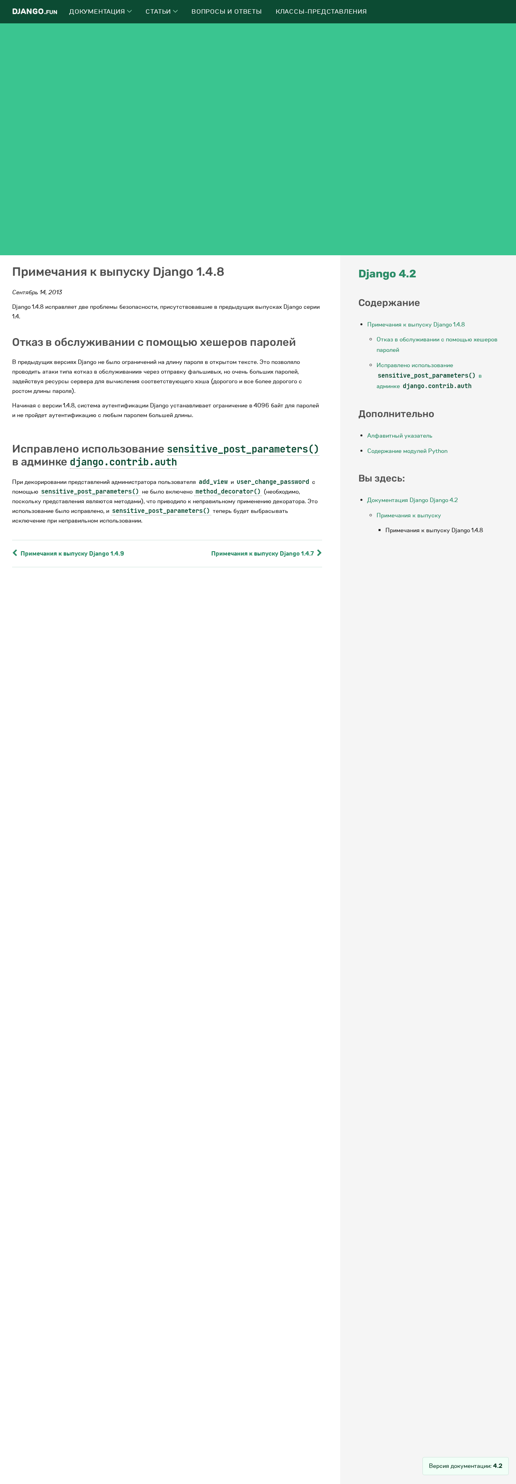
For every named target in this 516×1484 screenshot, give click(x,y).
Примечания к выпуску (409, 515)
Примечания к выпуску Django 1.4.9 (71, 554)
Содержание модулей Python (407, 451)
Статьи (159, 11)
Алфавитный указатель (400, 436)
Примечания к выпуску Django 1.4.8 (416, 324)
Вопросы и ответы (226, 11)
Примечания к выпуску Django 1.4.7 (263, 554)
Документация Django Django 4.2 (412, 500)
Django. (34, 11)
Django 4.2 (387, 273)
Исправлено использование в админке (429, 376)
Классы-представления (321, 11)
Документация (98, 11)
